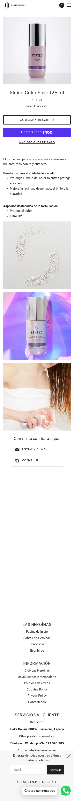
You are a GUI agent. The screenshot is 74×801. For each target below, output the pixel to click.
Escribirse (37, 650)
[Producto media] (37, 255)
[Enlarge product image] (37, 50)
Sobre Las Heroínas (37, 638)
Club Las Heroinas (37, 670)
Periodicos (37, 644)
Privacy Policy (37, 695)
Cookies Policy (37, 689)
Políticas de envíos (37, 683)
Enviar (55, 770)
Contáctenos (37, 702)
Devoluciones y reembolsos (37, 677)
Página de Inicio (37, 631)
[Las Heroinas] (18, 5)
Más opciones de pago (37, 142)
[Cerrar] (69, 756)
